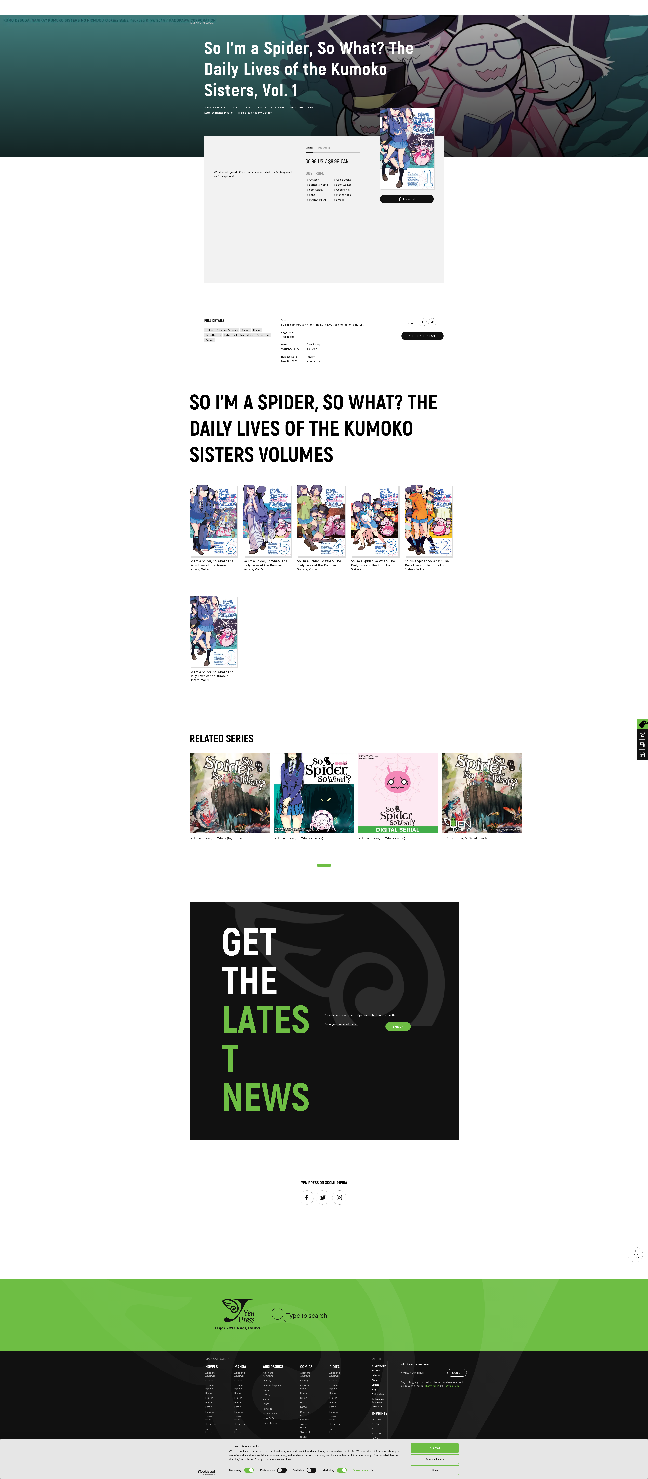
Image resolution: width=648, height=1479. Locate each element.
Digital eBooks (205, 22)
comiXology (316, 189)
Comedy (245, 329)
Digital (335, 1367)
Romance (209, 1411)
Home (192, 22)
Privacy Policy (431, 1385)
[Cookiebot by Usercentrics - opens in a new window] (207, 1472)
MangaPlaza (343, 194)
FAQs (374, 1389)
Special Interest (213, 335)
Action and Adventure (227, 329)
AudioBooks (273, 1367)
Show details (360, 1470)
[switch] (282, 1470)
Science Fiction (208, 1418)
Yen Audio (377, 1433)
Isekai (227, 335)
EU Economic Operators (378, 1400)
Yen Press (376, 1419)
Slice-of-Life (210, 1424)
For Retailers (378, 1394)
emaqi (340, 199)
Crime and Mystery (210, 1387)
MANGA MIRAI (317, 199)
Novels (211, 1367)
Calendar (376, 1375)
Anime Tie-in (263, 335)
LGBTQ (208, 1407)
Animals (210, 340)
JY (372, 1428)
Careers (375, 1384)
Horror (208, 1402)
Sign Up (457, 1372)
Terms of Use (451, 1385)
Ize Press (376, 1438)
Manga (240, 1367)
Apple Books (343, 179)
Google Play (343, 189)
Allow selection (435, 1459)
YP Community (379, 1365)
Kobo (312, 194)
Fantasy (209, 329)
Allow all (435, 1447)
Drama (256, 329)
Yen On (375, 1424)
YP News (376, 1370)
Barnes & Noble (318, 184)
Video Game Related (243, 335)
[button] (324, 865)
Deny (435, 1470)
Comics (306, 1367)
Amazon (314, 179)
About (375, 1380)
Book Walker (343, 184)
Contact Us (377, 1406)
